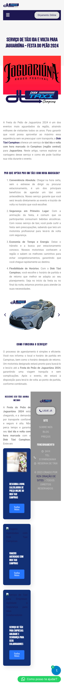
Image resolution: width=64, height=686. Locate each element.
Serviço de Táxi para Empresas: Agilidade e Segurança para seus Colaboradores (16, 636)
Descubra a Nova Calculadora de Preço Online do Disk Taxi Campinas (16, 491)
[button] (8, 15)
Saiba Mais (17, 508)
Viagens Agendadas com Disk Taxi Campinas (16, 558)
